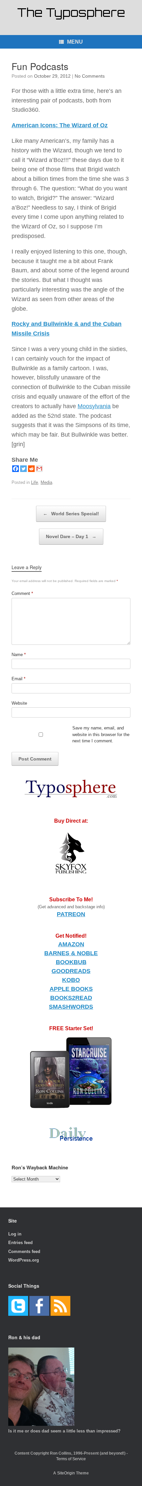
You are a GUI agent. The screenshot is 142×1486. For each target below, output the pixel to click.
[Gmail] (39, 468)
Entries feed (20, 1242)
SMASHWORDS (71, 1006)
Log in (14, 1234)
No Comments (90, 76)
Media (46, 482)
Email (18, 678)
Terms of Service (71, 1459)
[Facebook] (15, 468)
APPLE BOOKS (71, 989)
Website (19, 703)
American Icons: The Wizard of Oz (60, 125)
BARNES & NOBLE (71, 953)
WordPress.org (23, 1260)
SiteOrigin (66, 1473)
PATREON (71, 914)
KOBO (71, 980)
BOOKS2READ (71, 998)
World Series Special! (71, 513)
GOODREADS (71, 971)
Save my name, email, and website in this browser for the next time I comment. (100, 734)
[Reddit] (31, 468)
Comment (22, 593)
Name (19, 654)
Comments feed (24, 1251)
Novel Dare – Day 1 (71, 536)
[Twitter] (23, 468)
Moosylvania (94, 406)
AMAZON (71, 944)
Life (34, 482)
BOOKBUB (71, 962)
